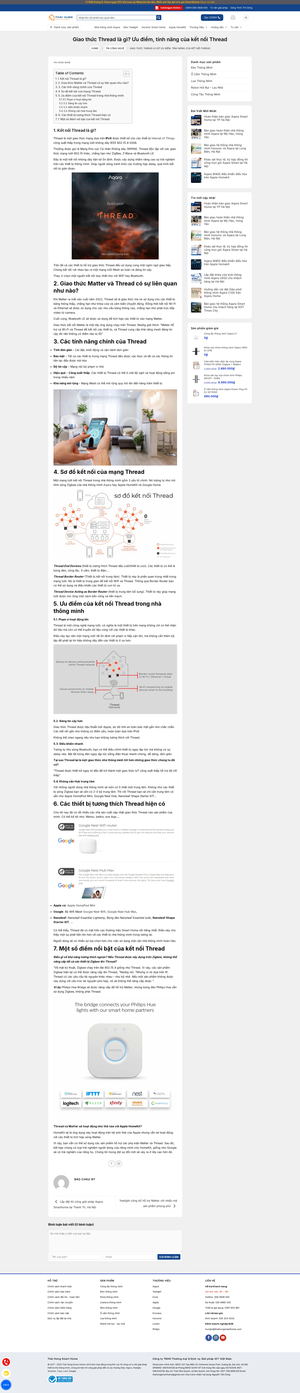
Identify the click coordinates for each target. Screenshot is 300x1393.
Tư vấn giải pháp (219, 7)
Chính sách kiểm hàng (60, 1307)
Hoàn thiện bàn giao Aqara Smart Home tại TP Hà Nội (226, 118)
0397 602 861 (232, 1307)
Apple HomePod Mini (81, 905)
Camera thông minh (110, 1302)
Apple (156, 1302)
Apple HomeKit (177, 27)
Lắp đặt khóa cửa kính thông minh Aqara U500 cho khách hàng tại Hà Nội (222, 278)
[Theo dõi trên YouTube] (223, 1337)
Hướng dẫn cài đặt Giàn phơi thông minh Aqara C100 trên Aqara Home (223, 293)
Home (94, 48)
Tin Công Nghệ (115, 48)
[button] (233, 17)
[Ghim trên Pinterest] (118, 1163)
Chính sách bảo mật (58, 1313)
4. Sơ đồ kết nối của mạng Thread (79, 91)
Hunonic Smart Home (153, 27)
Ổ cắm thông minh (110, 1313)
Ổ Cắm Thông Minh (203, 74)
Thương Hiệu (196, 27)
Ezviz (155, 1297)
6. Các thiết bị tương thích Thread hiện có (84, 115)
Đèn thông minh (109, 1291)
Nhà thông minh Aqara (107, 27)
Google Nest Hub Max (121, 911)
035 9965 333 (223, 1302)
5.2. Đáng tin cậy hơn (75, 103)
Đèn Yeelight (131, 27)
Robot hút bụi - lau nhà (112, 1323)
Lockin (156, 1323)
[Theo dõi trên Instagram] (215, 1337)
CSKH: (196, 7)
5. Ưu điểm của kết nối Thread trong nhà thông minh (91, 95)
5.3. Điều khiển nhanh (76, 107)
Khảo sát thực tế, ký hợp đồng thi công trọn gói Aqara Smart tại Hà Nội (226, 163)
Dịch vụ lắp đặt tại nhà (59, 1318)
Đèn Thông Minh (201, 67)
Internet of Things (163, 138)
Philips (156, 1329)
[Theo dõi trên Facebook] (208, 1337)
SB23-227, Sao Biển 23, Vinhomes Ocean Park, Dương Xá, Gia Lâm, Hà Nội (211, 1364)
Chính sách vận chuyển (60, 1302)
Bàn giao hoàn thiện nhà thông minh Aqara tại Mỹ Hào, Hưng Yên (224, 134)
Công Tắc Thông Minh (205, 94)
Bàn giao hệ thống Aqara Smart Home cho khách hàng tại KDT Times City (224, 307)
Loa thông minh (108, 1318)
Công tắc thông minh (111, 1286)
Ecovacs (157, 1313)
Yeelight (157, 1291)
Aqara (107, 485)
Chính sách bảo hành (59, 1291)
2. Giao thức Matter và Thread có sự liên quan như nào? (93, 83)
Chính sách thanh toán (60, 1286)
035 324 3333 (226, 1318)
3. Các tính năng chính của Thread (80, 87)
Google (156, 1307)
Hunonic (157, 1318)
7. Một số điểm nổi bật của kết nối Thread (84, 119)
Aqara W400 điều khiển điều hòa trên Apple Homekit (225, 175)
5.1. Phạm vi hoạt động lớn (77, 99)
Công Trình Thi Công (241, 7)
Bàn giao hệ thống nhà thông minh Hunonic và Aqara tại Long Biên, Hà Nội (225, 148)
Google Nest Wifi (94, 911)
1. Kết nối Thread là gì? (72, 78)
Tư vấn (235, 27)
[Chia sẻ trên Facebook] (111, 1163)
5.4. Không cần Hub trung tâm (80, 111)
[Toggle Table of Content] (125, 74)
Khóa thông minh (109, 1297)
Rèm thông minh (109, 1307)
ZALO (6, 1385)
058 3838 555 (222, 1297)
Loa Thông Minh (201, 81)
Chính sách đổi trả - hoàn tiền (64, 1297)
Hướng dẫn (217, 27)
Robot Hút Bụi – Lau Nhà (207, 87)
